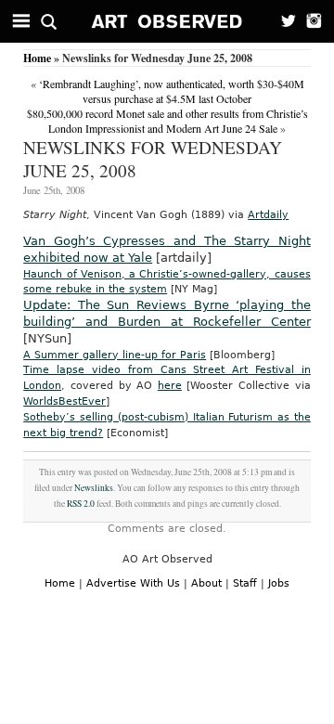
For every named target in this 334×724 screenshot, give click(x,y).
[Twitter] (283, 21)
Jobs (278, 583)
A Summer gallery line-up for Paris (114, 355)
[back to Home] (167, 21)
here (170, 386)
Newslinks (93, 488)
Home (37, 58)
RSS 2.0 (81, 504)
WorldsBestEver (64, 401)
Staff (245, 583)
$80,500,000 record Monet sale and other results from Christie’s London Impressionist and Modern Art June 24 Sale (167, 121)
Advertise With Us (133, 583)
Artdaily (268, 215)
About (206, 583)
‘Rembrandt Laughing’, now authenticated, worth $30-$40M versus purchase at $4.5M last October (171, 91)
